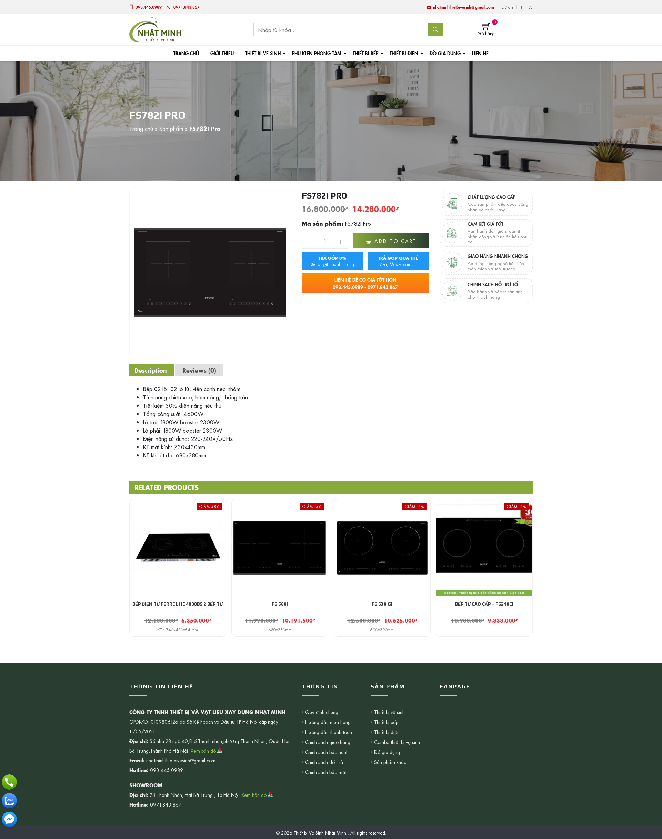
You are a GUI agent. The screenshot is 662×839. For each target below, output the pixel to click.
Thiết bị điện (404, 53)
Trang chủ (186, 53)
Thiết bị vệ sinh (263, 53)
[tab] (151, 370)
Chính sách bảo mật (326, 772)
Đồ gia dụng (445, 53)
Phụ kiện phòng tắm (316, 53)
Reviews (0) (199, 370)
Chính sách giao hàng (327, 742)
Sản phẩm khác (390, 762)
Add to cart (395, 241)
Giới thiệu (222, 53)
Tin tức (527, 7)
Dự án (507, 7)
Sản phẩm (171, 128)
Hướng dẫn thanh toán (328, 732)
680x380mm (280, 630)
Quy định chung (321, 711)
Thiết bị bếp (365, 53)
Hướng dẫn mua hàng (328, 722)
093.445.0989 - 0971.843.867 (365, 283)
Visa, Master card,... (398, 261)
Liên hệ (480, 53)
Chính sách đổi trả (324, 762)
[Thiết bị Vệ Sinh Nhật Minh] (155, 29)
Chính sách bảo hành (327, 752)
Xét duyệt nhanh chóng (332, 261)
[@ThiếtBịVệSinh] (9, 819)
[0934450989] (9, 800)
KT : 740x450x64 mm (178, 630)
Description (150, 370)
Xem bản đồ (204, 750)
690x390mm (382, 630)
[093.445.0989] (9, 782)
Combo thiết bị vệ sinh (397, 742)
